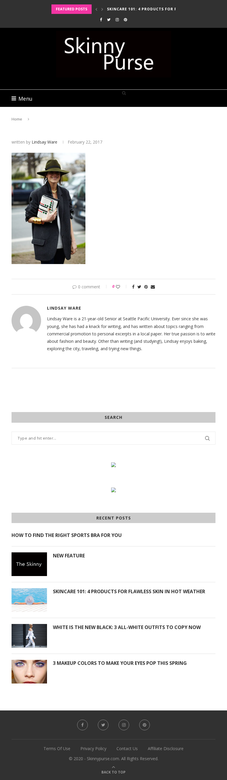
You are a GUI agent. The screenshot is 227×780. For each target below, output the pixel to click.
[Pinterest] (125, 19)
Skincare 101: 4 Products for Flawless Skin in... (161, 9)
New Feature (69, 555)
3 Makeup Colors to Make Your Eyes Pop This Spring (120, 663)
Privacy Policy (93, 748)
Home (17, 119)
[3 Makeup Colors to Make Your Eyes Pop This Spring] (29, 671)
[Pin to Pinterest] (146, 287)
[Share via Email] (153, 287)
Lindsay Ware (44, 142)
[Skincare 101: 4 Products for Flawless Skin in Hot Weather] (29, 600)
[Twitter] (109, 19)
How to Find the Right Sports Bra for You (67, 535)
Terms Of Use (56, 748)
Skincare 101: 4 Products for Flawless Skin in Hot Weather (129, 591)
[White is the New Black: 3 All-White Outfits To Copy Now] (29, 636)
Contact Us (127, 748)
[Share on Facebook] (133, 287)
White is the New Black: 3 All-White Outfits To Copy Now (127, 627)
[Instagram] (117, 19)
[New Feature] (29, 564)
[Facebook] (101, 19)
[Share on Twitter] (139, 287)
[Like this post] (122, 287)
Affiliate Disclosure (166, 748)
